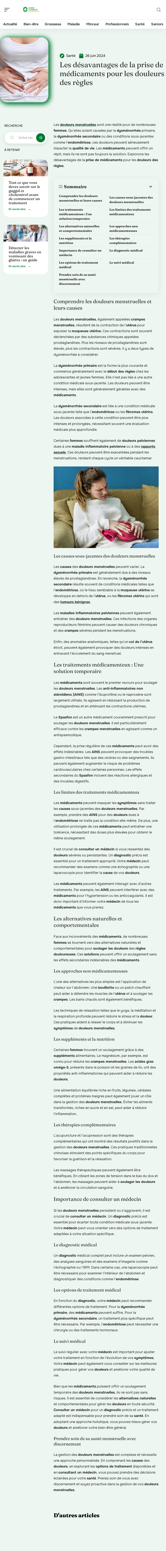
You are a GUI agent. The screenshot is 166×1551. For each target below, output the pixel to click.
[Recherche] (159, 9)
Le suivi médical (121, 262)
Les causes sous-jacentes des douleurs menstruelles (131, 199)
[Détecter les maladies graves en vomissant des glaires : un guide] (25, 233)
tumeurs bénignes (75, 602)
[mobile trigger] (8, 9)
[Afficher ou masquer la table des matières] (120, 186)
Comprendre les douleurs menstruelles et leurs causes (80, 198)
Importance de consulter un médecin (80, 252)
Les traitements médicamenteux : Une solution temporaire (75, 214)
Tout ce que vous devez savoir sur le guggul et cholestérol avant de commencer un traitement (24, 192)
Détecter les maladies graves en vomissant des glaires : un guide (25, 253)
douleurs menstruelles (78, 124)
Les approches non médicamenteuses (123, 228)
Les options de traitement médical (78, 265)
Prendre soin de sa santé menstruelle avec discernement (77, 279)
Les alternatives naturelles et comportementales (79, 228)
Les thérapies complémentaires (122, 240)
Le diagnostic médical (126, 250)
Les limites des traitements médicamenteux (130, 212)
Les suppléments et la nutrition (75, 240)
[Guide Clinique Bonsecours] (31, 9)
